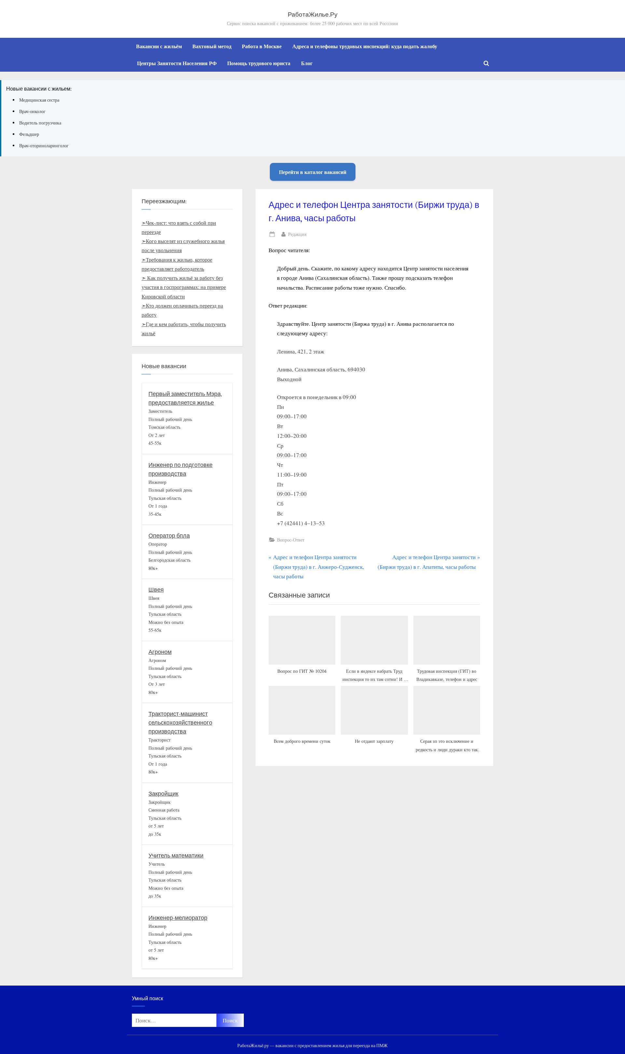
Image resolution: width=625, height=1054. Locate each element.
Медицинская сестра (39, 100)
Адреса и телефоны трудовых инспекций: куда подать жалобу (364, 46)
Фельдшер (29, 134)
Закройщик (163, 793)
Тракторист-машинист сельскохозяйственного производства (180, 723)
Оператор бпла (169, 535)
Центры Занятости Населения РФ (177, 63)
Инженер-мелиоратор (177, 918)
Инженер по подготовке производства (180, 469)
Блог (306, 63)
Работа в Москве (262, 46)
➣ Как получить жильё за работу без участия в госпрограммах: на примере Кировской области (184, 287)
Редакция (297, 234)
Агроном (160, 652)
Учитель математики (175, 855)
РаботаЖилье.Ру (313, 14)
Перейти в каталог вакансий (312, 172)
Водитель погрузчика (40, 123)
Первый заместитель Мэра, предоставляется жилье (185, 398)
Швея (156, 589)
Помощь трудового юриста (258, 63)
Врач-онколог (32, 111)
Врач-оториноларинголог (44, 145)
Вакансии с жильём (159, 46)
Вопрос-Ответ (290, 540)
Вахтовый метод (211, 46)
